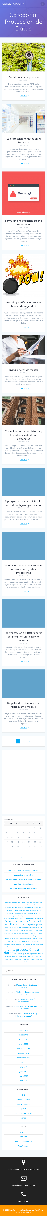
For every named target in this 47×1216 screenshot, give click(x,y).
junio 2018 (23, 1071)
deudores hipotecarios (13, 916)
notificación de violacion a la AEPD (26, 938)
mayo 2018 (23, 1076)
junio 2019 (23, 1030)
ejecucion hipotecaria (11, 919)
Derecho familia (23, 1099)
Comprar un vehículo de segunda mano (23, 870)
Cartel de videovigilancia (23, 77)
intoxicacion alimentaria (12, 933)
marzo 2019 (23, 1035)
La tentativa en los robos (23, 875)
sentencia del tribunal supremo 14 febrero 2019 (20, 959)
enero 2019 (23, 1044)
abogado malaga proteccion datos (26, 902)
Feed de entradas (23, 1137)
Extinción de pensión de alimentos (23, 888)
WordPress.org (23, 1146)
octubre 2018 (23, 1053)
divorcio (38, 916)
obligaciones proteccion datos (30, 941)
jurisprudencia (25, 933)
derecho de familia (34, 913)
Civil (23, 1095)
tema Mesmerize (24, 1212)
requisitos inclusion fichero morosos (16, 956)
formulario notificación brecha (23, 923)
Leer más (23, 96)
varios (23, 1118)
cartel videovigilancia (26, 907)
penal (23, 1109)
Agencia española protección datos (28, 905)
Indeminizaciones (23, 1104)
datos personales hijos (22, 910)
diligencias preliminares (28, 916)
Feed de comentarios (23, 1141)
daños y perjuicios (34, 910)
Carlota (13, 3)
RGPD (29, 956)
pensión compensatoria (11, 947)
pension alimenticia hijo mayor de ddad (30, 944)
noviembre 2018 (23, 1048)
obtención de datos (10, 944)
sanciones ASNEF (37, 956)
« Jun (22, 857)
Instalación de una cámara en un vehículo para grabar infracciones (23, 569)
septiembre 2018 (23, 1058)
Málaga (34, 936)
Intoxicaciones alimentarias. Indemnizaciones (23, 879)
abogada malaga (10, 902)
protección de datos (21, 951)
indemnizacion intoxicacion (34, 930)
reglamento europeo (36, 953)
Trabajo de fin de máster (23, 369)
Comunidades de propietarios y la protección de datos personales (23, 435)
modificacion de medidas (23, 936)
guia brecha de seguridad (24, 927)
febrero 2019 (23, 1039)
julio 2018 (23, 1067)
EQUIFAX (21, 919)
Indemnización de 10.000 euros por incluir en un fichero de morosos (23, 636)
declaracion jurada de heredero (17, 913)
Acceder (23, 1132)
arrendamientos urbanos (12, 907)
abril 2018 (23, 1080)
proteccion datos (24, 947)
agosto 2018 (23, 1062)
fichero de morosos (16, 921)
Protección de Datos (23, 1113)
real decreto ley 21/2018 (21, 953)
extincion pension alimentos (34, 919)
